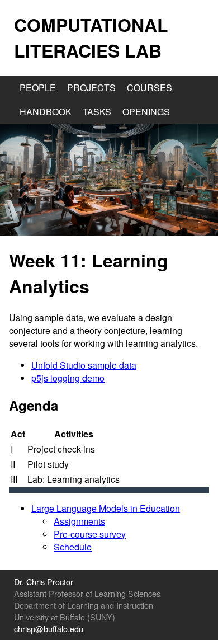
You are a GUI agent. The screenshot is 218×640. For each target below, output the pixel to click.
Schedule (73, 546)
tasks (97, 111)
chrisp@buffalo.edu (48, 628)
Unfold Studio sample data (83, 365)
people (38, 87)
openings (146, 111)
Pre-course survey (90, 534)
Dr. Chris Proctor (43, 581)
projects (91, 87)
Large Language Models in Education (105, 508)
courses (149, 87)
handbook (46, 111)
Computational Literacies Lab (91, 37)
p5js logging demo (68, 377)
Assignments (79, 521)
